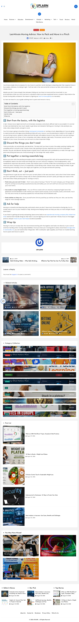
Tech (55, 19)
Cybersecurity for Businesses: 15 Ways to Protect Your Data (42, 495)
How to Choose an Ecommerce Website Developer (18, 553)
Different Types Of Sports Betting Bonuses (54, 331)
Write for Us (55, 613)
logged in (15, 274)
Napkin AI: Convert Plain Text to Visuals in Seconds (17, 601)
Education (20, 19)
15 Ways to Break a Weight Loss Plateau (36, 454)
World (73, 19)
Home (5, 19)
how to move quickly (45, 96)
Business (11, 19)
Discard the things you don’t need (15, 108)
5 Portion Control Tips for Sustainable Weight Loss (39, 474)
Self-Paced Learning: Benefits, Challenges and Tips (43, 601)
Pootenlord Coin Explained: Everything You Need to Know (17, 592)
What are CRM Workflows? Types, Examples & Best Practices (42, 434)
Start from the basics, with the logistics (17, 106)
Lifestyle (38, 19)
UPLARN (31, 38)
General (42, 30)
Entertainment (29, 19)
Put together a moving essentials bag (16, 110)
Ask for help (8, 114)
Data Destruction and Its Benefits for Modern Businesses (57, 553)
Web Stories (39, 22)
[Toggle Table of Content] (72, 104)
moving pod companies (36, 131)
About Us (23, 613)
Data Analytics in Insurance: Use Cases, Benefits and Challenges (43, 515)
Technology (7, 549)
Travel (61, 19)
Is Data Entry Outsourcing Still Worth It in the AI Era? (21, 331)
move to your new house (21, 219)
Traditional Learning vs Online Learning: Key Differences (19, 576)
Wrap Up (7, 116)
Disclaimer (38, 613)
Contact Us (30, 613)
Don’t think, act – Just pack (13, 112)
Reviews (67, 19)
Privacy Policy (46, 613)
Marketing (47, 19)
